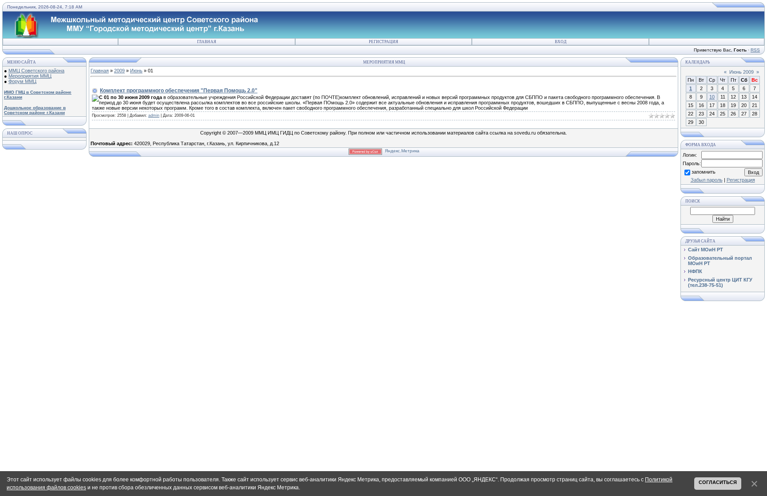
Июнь (136, 70)
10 (712, 96)
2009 (119, 70)
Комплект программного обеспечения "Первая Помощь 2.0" (178, 90)
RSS (755, 50)
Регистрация (383, 42)
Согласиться (718, 482)
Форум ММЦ (22, 81)
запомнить (704, 172)
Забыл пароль (707, 180)
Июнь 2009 (741, 72)
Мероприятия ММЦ (29, 76)
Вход (560, 42)
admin (153, 115)
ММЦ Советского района (36, 70)
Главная (206, 42)
